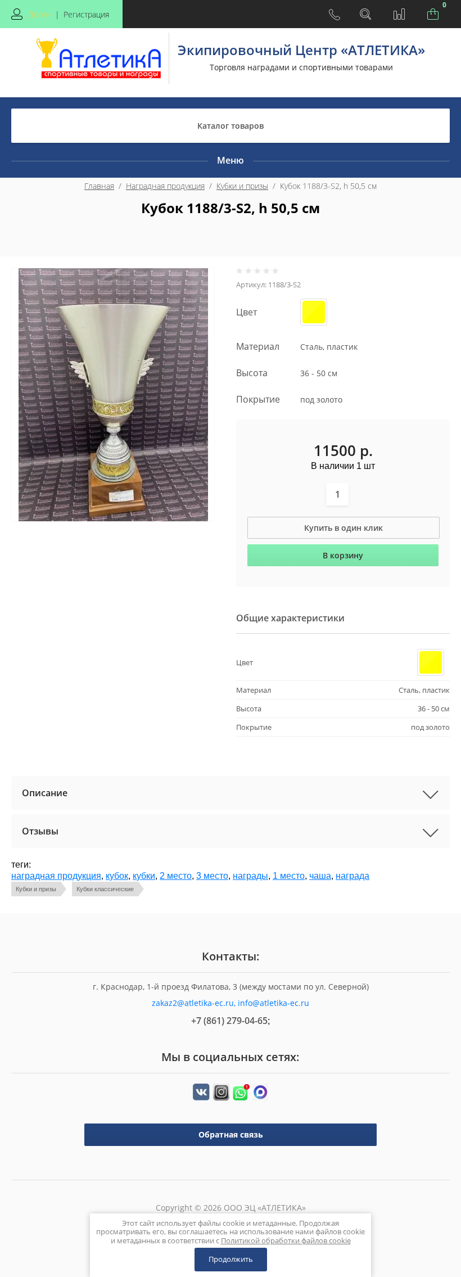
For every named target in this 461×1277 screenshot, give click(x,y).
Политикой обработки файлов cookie (286, 1240)
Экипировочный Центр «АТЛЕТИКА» (301, 49)
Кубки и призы (242, 186)
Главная (99, 186)
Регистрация (86, 14)
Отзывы (40, 831)
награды (250, 876)
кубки (144, 876)
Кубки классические (105, 889)
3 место (212, 876)
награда (352, 876)
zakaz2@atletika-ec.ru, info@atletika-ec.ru (230, 1003)
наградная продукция (56, 876)
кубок (117, 876)
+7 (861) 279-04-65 (229, 1020)
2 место (176, 876)
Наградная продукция (165, 186)
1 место (289, 876)
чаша (320, 876)
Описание (44, 793)
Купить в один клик (343, 527)
